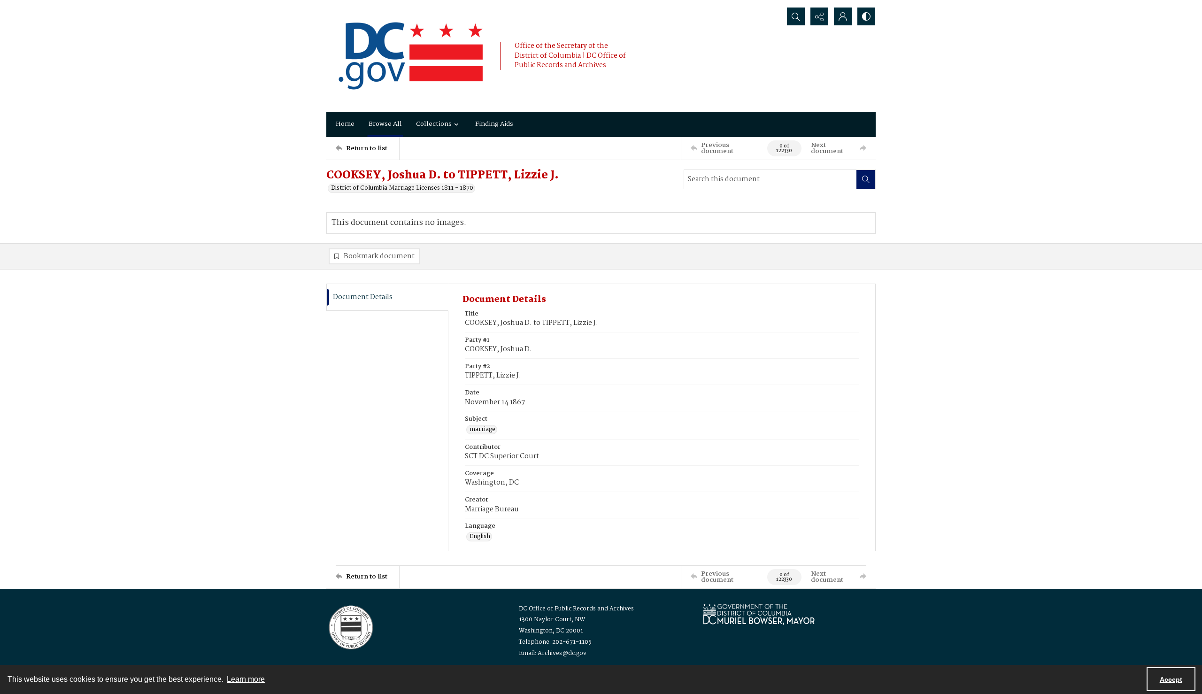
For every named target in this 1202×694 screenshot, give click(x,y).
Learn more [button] (246, 679)
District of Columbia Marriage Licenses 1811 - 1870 (402, 188)
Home (345, 124)
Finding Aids (494, 124)
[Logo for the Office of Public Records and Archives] (350, 626)
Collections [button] (434, 124)
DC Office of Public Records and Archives (576, 609)
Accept (1171, 679)
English (480, 536)
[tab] (387, 297)
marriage (482, 429)
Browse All (385, 124)
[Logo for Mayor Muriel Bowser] (759, 614)
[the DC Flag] (411, 56)
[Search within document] (865, 179)
